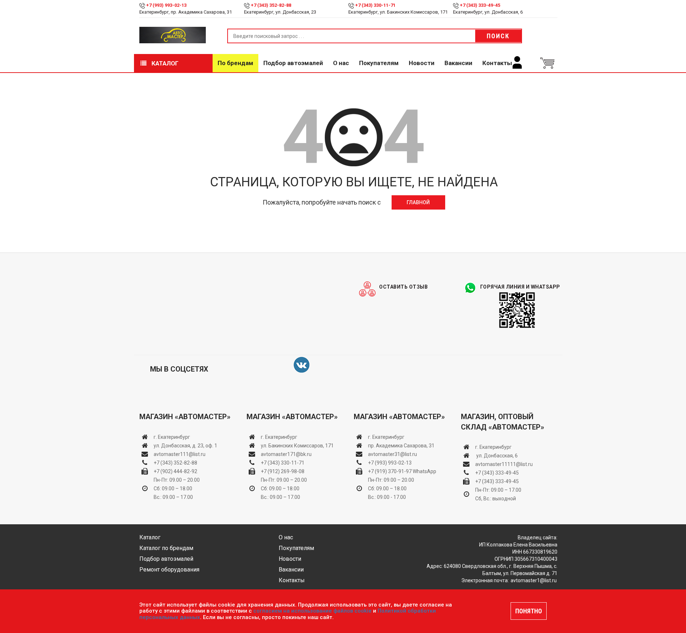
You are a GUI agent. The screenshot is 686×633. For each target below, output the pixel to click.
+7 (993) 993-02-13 (390, 463)
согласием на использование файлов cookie (312, 611)
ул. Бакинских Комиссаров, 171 (297, 445)
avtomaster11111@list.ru (504, 464)
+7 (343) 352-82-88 (271, 5)
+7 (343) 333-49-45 (480, 5)
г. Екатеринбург (172, 437)
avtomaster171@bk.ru (286, 454)
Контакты (497, 63)
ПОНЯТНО (528, 611)
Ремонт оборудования (169, 569)
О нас (341, 63)
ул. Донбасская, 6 (496, 455)
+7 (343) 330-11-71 (375, 5)
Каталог (164, 63)
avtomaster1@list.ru (534, 580)
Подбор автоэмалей (293, 63)
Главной (418, 202)
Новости (421, 63)
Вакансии (458, 63)
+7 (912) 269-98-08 (282, 471)
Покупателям (379, 63)
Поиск (498, 36)
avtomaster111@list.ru (179, 454)
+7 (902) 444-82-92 (175, 471)
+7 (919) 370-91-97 (390, 471)
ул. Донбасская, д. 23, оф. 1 (185, 445)
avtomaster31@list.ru (392, 454)
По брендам (235, 63)
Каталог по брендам (166, 548)
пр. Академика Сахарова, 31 (401, 445)
